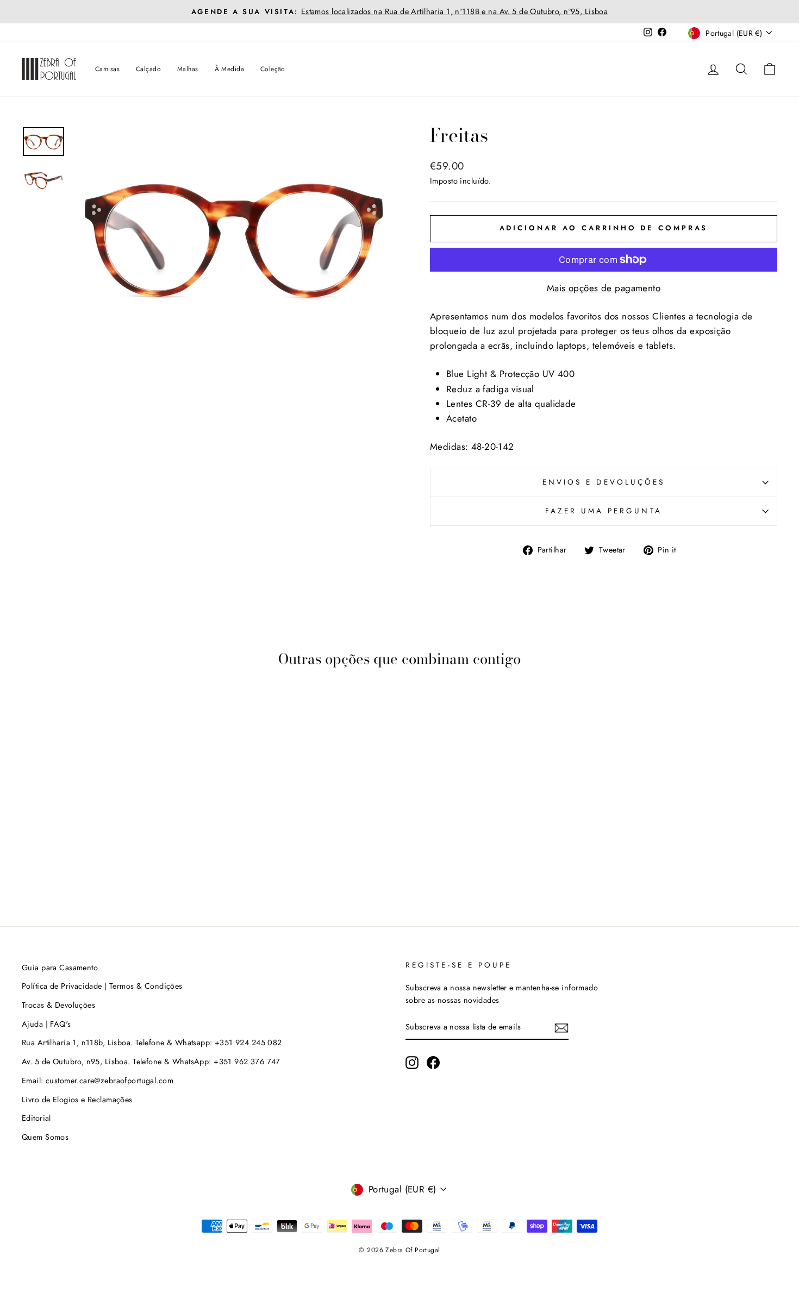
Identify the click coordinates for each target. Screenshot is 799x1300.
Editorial (36, 1118)
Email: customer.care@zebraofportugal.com (97, 1080)
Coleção (272, 69)
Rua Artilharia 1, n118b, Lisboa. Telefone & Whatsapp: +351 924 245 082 (152, 1042)
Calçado (148, 69)
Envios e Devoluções (603, 481)
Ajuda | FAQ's (46, 1024)
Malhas (187, 69)
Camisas (107, 69)
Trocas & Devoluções (58, 1005)
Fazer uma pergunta (603, 510)
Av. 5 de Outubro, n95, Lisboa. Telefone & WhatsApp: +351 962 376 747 (151, 1061)
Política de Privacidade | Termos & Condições (102, 986)
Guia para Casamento (60, 967)
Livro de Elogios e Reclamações (77, 1099)
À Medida (229, 69)
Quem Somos (45, 1137)
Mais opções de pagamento (603, 287)
